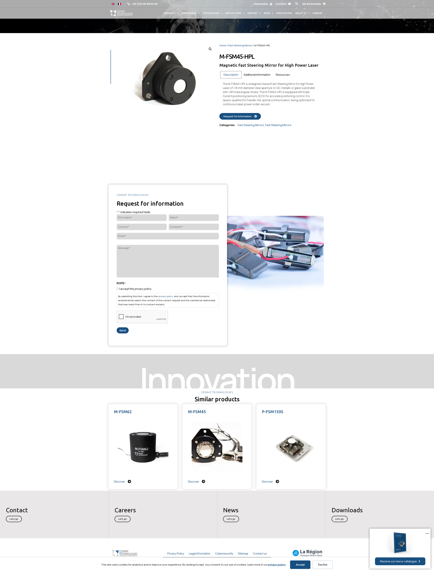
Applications (233, 13)
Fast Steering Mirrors (240, 45)
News (267, 13)
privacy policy (276, 564)
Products (169, 13)
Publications (284, 13)
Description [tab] (231, 75)
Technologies (211, 13)
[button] (296, 3)
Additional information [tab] (257, 75)
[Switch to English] (113, 3)
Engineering (189, 13)
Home (222, 45)
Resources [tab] (283, 75)
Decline (322, 564)
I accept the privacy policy (135, 289)
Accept (300, 564)
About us (301, 13)
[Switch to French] (119, 3)
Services (252, 13)
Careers (317, 13)
